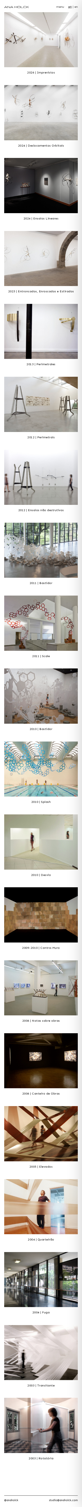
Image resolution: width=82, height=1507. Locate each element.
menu (60, 6)
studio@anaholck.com (63, 1500)
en (76, 7)
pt (70, 7)
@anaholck (11, 1500)
